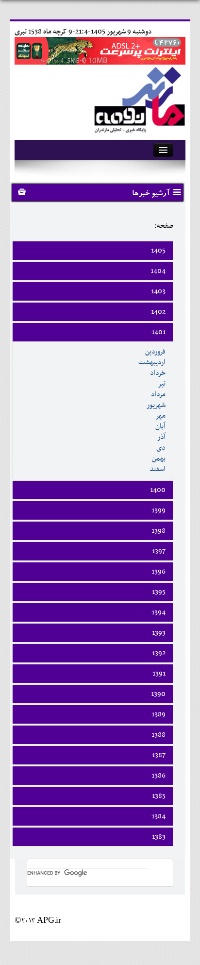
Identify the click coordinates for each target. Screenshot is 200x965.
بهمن (159, 458)
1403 (158, 291)
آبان (160, 426)
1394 (158, 612)
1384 (158, 816)
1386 (158, 775)
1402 (158, 311)
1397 (159, 551)
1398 (158, 531)
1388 (158, 734)
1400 (158, 490)
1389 (158, 714)
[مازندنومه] (137, 97)
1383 (159, 836)
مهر (160, 415)
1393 (159, 632)
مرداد (158, 394)
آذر (161, 437)
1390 (158, 694)
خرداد (158, 373)
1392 (159, 653)
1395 (159, 592)
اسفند (158, 469)
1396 (158, 571)
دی (161, 447)
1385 (159, 796)
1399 (158, 510)
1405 (158, 250)
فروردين (155, 351)
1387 (159, 755)
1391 (159, 673)
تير (162, 383)
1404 (158, 271)
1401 (158, 332)
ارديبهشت (152, 362)
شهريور (156, 405)
